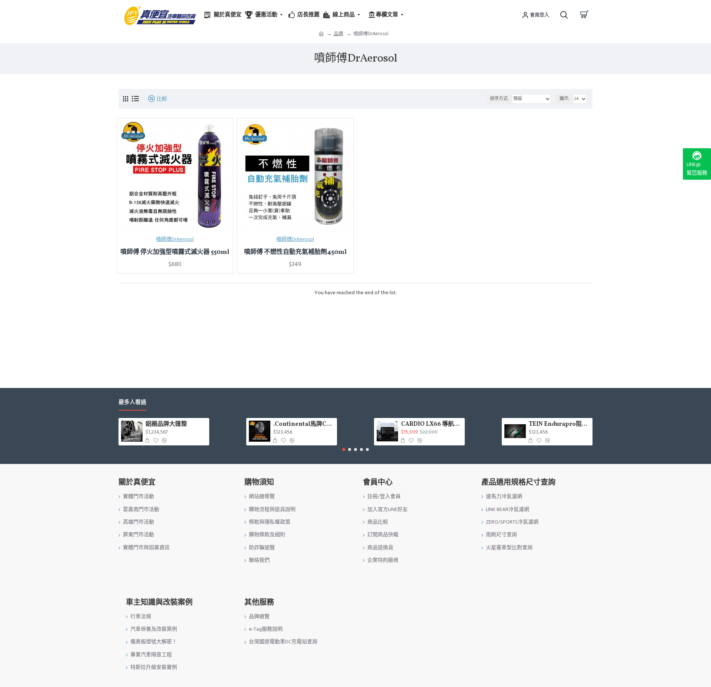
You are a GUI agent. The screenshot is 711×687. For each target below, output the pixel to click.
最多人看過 (132, 402)
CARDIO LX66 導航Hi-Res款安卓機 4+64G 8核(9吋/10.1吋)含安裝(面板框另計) (431, 424)
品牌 (338, 33)
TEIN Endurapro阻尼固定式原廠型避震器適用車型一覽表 (559, 424)
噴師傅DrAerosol (175, 239)
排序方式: (499, 99)
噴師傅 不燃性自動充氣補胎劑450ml (295, 252)
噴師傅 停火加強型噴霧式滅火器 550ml (174, 252)
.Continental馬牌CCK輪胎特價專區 (303, 424)
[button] (343, 449)
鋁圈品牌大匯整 (166, 424)
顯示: (565, 99)
